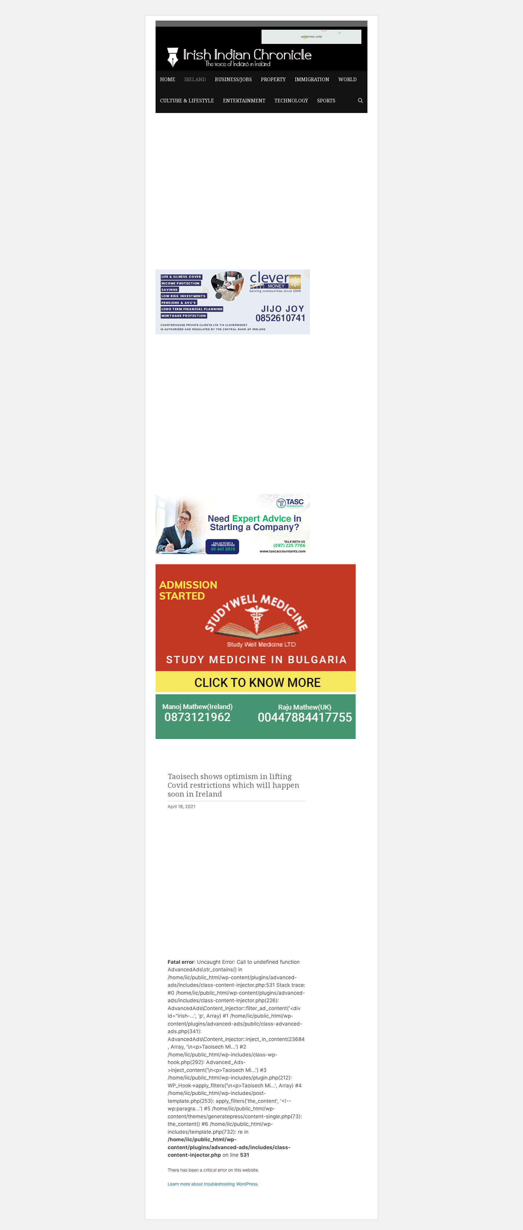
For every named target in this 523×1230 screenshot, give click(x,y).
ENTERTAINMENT (244, 101)
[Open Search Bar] (360, 101)
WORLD (347, 79)
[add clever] (233, 333)
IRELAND (195, 79)
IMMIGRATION (312, 79)
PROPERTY (273, 79)
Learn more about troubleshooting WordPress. (213, 1183)
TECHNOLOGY (291, 101)
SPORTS (326, 101)
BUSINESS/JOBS (233, 79)
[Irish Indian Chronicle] (237, 56)
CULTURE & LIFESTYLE (187, 101)
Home (167, 79)
